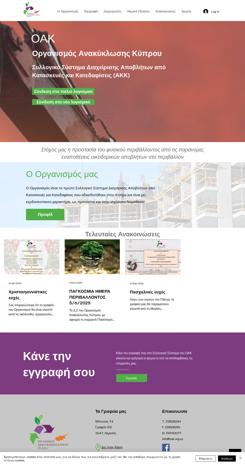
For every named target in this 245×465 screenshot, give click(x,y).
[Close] (240, 458)
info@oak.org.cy (172, 439)
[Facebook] (166, 447)
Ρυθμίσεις (205, 458)
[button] (68, 11)
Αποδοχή (227, 458)
